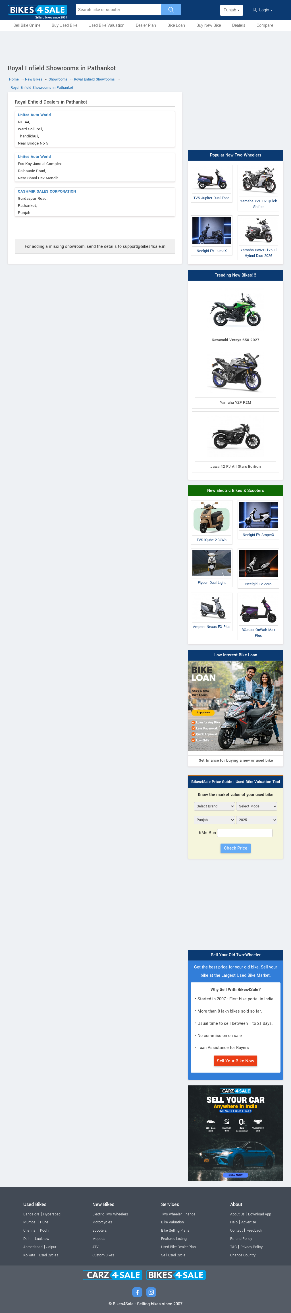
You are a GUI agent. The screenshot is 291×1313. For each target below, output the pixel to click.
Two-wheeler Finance (178, 1214)
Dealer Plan (146, 25)
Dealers (238, 25)
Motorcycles (102, 1222)
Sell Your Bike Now (235, 1061)
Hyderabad (52, 1214)
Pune (44, 1222)
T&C (233, 1247)
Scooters (99, 1230)
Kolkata (29, 1255)
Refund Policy (241, 1238)
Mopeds (98, 1238)
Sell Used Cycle (173, 1255)
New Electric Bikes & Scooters (235, 491)
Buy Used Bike (64, 25)
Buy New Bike (208, 25)
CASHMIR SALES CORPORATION (47, 191)
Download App (259, 1214)
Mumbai (29, 1222)
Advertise (248, 1222)
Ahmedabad (33, 1247)
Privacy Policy (251, 1247)
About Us (237, 1214)
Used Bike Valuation (106, 25)
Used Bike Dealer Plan (178, 1247)
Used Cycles (48, 1255)
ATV (95, 1247)
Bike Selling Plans (175, 1230)
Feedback (254, 1230)
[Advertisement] (145, 46)
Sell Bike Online (26, 25)
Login (264, 10)
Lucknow (42, 1238)
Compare (265, 25)
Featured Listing (174, 1238)
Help (234, 1222)
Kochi (44, 1230)
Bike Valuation (172, 1222)
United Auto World (34, 115)
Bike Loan (176, 25)
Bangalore (31, 1214)
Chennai (29, 1230)
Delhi (27, 1238)
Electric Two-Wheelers (110, 1214)
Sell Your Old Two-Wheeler (236, 955)
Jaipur (51, 1247)
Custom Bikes (103, 1255)
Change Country (242, 1255)
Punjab (230, 10)
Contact (236, 1230)
